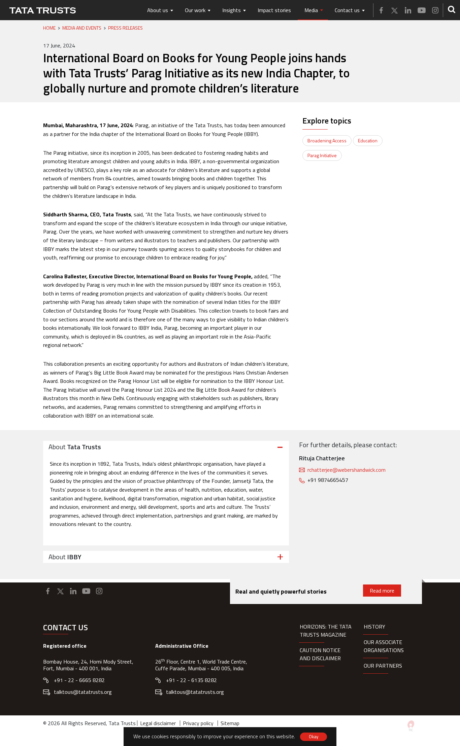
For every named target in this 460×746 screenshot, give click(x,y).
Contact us (347, 10)
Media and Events (81, 28)
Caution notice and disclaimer (320, 654)
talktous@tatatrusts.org (83, 692)
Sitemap (230, 723)
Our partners (383, 666)
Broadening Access (327, 140)
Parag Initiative (322, 155)
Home (49, 28)
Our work (195, 10)
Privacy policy (198, 723)
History (374, 627)
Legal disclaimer (158, 723)
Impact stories (274, 10)
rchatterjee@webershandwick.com (346, 470)
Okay (313, 736)
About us (157, 10)
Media (311, 10)
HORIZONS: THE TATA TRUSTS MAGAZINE (326, 631)
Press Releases (125, 28)
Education (367, 140)
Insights (231, 10)
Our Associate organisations (384, 646)
